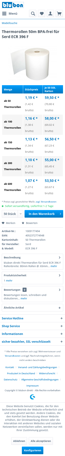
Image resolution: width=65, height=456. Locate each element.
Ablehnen (19, 441)
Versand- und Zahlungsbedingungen (37, 367)
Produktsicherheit (15, 275)
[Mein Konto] (50, 13)
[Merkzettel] (41, 13)
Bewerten (31, 223)
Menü (13, 13)
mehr (53, 266)
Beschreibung (12, 257)
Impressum (32, 385)
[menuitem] (9, 13)
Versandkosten (13, 355)
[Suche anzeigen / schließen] (32, 13)
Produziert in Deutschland (21, 373)
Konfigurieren (32, 450)
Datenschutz (10, 379)
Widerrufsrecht (47, 373)
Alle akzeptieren (41, 441)
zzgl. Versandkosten (46, 201)
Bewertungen (12, 289)
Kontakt (9, 367)
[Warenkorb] (59, 13)
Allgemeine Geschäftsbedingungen (39, 379)
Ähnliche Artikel (14, 307)
